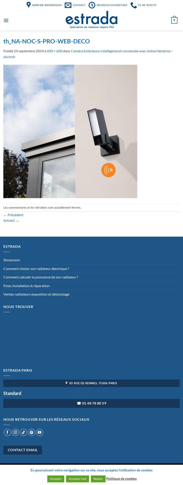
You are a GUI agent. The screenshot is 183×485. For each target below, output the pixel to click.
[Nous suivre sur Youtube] (39, 432)
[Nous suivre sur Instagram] (15, 432)
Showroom (11, 260)
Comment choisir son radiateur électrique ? (36, 268)
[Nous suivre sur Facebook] (7, 432)
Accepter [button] (56, 479)
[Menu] (6, 20)
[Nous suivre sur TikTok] (23, 432)
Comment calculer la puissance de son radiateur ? (40, 277)
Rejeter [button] (98, 479)
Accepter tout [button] (77, 479)
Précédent (13, 215)
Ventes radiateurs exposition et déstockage (36, 294)
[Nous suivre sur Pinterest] (31, 432)
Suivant (11, 220)
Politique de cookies (121, 479)
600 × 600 (54, 51)
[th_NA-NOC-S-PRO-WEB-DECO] (70, 131)
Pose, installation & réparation (26, 286)
